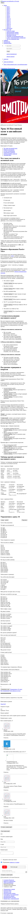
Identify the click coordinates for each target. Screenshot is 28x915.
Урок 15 (9, 25)
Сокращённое (4, 68)
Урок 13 (9, 23)
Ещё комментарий (5, 831)
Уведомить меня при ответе (9, 859)
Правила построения (9, 149)
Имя (2, 839)
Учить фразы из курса (14, 690)
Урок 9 (8, 17)
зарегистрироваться (12, 54)
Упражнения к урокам (9, 889)
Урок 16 (9, 27)
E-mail (2, 844)
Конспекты (9, 28)
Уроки (5, 5)
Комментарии (4, 849)
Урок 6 (8, 13)
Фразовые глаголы (11, 35)
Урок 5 (8, 12)
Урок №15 (3, 704)
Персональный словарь (12, 32)
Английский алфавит (9, 896)
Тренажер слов (7, 892)
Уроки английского (8, 882)
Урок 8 (8, 16)
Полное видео (11, 68)
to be (12, 255)
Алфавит (6, 40)
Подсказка (24, 520)
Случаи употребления (9, 151)
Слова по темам (11, 31)
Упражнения (7, 41)
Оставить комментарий (6, 827)
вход (8, 51)
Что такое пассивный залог (10, 148)
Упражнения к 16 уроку (16, 689)
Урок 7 (8, 14)
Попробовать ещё (5, 689)
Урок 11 (9, 20)
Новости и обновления (9, 881)
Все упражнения (5, 690)
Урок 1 (8, 6)
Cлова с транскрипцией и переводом (16, 37)
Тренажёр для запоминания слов (15, 36)
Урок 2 (8, 8)
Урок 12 (9, 21)
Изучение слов (7, 29)
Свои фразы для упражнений (11, 894)
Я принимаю (10, 862)
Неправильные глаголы (13, 33)
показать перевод (8, 283)
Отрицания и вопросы (9, 152)
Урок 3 (8, 9)
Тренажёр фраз (7, 155)
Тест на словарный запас (13, 39)
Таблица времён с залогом (10, 153)
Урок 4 (8, 10)
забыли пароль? (11, 56)
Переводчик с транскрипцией (11, 898)
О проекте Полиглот (9, 880)
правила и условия (14, 862)
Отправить (6, 874)
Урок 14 (9, 24)
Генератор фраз (7, 43)
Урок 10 (9, 18)
